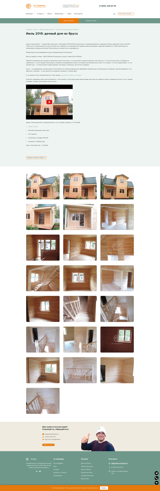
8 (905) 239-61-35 (107, 6)
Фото (49, 14)
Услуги (40, 14)
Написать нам (47, 444)
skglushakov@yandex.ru (52, 434)
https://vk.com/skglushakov (52, 439)
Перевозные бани (87, 475)
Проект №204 (33, 126)
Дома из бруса (86, 463)
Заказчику (59, 14)
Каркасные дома (86, 466)
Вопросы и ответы (60, 472)
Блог (70, 14)
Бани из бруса (86, 469)
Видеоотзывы (91, 20)
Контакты (78, 14)
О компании (59, 459)
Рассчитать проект (125, 13)
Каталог (30, 14)
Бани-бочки (85, 478)
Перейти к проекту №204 (35, 157)
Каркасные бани (86, 472)
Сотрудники (58, 475)
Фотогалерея (69, 20)
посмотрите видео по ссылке (71, 75)
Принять (104, 488)
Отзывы (56, 469)
